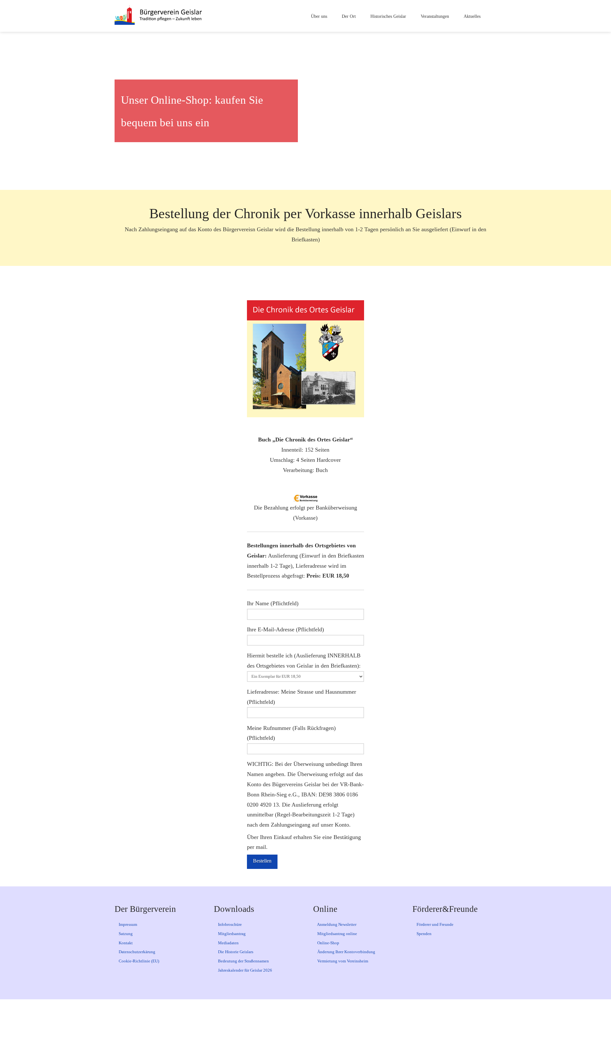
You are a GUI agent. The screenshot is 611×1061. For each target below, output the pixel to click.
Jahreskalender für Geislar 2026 (244, 970)
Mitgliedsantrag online (336, 933)
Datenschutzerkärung (136, 951)
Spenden (424, 933)
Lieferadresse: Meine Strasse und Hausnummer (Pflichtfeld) (301, 697)
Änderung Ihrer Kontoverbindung (345, 951)
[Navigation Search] (490, 16)
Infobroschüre (229, 924)
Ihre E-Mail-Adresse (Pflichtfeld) (285, 629)
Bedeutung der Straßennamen (243, 961)
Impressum (127, 924)
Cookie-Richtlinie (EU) (138, 961)
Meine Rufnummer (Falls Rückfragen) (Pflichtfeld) (291, 733)
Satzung (125, 933)
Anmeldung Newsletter (336, 924)
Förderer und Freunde (434, 924)
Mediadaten (228, 942)
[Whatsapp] (345, 1030)
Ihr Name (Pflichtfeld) (272, 603)
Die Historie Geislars (235, 951)
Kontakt (125, 942)
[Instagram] (318, 1030)
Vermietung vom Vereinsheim (342, 961)
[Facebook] (265, 1030)
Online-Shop (327, 942)
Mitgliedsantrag (231, 933)
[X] (292, 1030)
